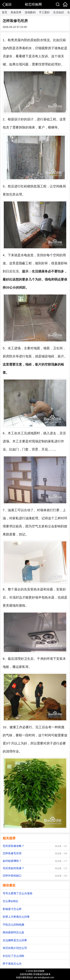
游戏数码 (30, 12)
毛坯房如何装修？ (13, 868)
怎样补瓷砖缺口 (12, 875)
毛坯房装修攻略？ (13, 845)
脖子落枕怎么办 (12, 963)
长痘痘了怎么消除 (13, 955)
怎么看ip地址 (10, 901)
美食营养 (16, 12)
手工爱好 (44, 12)
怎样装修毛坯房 (12, 853)
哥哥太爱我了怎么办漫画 (17, 893)
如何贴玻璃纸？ (12, 860)
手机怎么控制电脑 (13, 924)
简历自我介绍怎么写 (15, 947)
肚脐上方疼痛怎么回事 (16, 916)
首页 (4, 12)
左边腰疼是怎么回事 (15, 940)
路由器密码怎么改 (13, 932)
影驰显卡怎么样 (12, 908)
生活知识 (58, 12)
